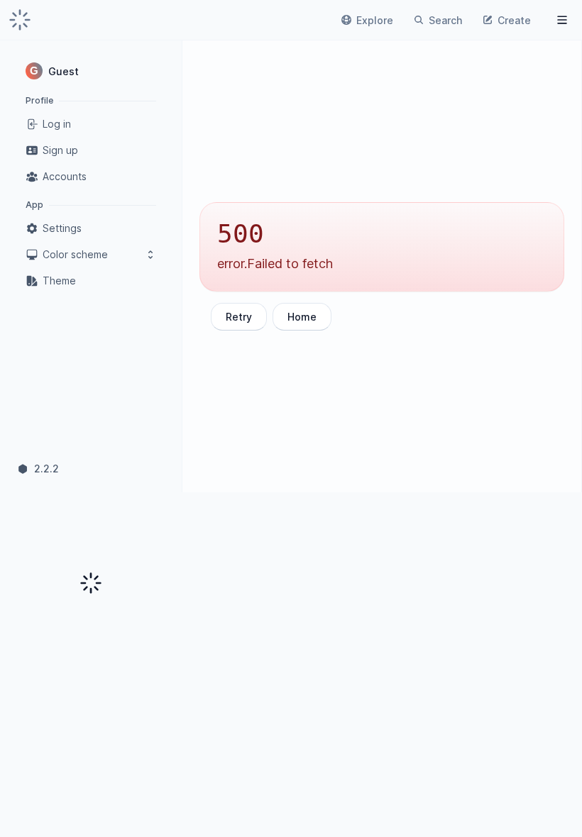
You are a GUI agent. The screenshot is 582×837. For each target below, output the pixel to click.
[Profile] (562, 20)
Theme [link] (59, 281)
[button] (91, 71)
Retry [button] (239, 317)
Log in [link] (57, 124)
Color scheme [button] (75, 254)
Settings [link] (62, 228)
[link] (20, 20)
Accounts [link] (65, 176)
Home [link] (302, 317)
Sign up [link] (60, 150)
